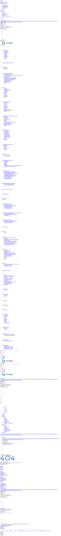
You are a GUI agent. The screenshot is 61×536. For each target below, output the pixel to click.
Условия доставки (3, 484)
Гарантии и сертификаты (4, 474)
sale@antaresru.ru (3, 24)
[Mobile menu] (1, 372)
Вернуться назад (3, 463)
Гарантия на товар (3, 485)
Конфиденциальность (3, 526)
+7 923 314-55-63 (3, 20)
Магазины (2, 477)
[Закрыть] (1, 403)
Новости (1, 471)
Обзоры (1, 486)
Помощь (1, 481)
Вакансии (2, 473)
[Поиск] (1, 397)
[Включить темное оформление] (1, 41)
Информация (2, 475)
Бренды (1, 467)
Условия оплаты (3, 478)
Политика (2, 472)
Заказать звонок (3, 40)
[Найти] (3, 352)
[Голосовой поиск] (1, 352)
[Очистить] (17, 350)
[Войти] (0, 398)
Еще (5, 97)
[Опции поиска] (1, 351)
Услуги (1, 468)
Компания (2, 469)
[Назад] (5, 418)
